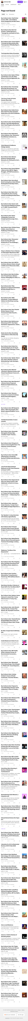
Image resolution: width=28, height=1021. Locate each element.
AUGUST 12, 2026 (5, 267)
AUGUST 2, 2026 (5, 386)
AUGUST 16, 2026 (5, 220)
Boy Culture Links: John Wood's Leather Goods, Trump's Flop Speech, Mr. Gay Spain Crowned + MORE (10, 608)
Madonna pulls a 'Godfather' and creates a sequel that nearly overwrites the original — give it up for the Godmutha (10, 774)
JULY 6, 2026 (4, 750)
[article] (14, 22)
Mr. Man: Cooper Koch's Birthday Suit (10, 631)
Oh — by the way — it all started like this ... (10, 554)
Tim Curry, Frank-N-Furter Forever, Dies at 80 (8, 99)
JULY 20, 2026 (4, 578)
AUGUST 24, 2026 (5, 127)
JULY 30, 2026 (4, 436)
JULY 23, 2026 (4, 543)
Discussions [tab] (11, 14)
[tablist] (8, 14)
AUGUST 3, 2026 (5, 374)
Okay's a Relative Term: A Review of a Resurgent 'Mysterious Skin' (10, 251)
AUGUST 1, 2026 (5, 398)
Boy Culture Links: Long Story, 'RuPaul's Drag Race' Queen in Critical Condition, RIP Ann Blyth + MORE (10, 891)
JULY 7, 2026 (4, 738)
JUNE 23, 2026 (4, 951)
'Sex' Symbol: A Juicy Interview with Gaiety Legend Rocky (10, 515)
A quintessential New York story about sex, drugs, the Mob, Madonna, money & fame (10, 519)
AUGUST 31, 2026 (5, 23)
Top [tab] (7, 14)
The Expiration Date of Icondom (10, 53)
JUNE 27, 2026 (4, 871)
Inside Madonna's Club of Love (9, 641)
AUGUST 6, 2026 (5, 326)
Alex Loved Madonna (7, 925)
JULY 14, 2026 (4, 655)
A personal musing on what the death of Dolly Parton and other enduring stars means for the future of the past (10, 55)
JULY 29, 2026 (4, 448)
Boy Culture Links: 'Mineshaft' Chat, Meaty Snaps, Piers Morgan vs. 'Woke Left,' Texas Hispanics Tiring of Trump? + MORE (10, 664)
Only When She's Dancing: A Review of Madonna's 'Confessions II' (9, 770)
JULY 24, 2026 (4, 531)
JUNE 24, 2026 (4, 918)
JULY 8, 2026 (4, 726)
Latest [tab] (3, 14)
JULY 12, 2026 (4, 679)
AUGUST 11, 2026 (5, 279)
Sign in (25, 2)
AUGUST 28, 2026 (5, 68)
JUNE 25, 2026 (4, 906)
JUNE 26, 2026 (4, 894)
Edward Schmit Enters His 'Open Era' (10, 818)
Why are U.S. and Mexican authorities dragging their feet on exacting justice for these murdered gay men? (10, 149)
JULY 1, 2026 (4, 811)
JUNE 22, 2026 (4, 963)
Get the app (20, 1014)
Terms (23, 1010)
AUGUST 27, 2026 (5, 80)
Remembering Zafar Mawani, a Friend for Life (9, 795)
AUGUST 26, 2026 (5, 91)
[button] (2, 4)
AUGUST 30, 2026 (5, 35)
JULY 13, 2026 (4, 667)
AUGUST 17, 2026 (5, 209)
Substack (7, 1018)
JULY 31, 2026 (4, 413)
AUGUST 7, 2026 (5, 314)
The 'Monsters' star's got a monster (9, 634)
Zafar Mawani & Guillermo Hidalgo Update (8, 146)
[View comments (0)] (8, 26)
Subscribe (20, 2)
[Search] (25, 14)
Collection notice (14, 1011)
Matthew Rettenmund (11, 24)
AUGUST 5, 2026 (5, 351)
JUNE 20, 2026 (4, 986)
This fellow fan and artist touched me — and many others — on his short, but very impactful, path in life (10, 927)
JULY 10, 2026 (4, 702)
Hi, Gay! (3, 847)
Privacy (19, 1010)
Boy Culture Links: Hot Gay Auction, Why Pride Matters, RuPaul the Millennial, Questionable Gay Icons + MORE (10, 971)
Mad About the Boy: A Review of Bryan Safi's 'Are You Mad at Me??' (10, 586)
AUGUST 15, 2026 (5, 232)
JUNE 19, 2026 (4, 998)
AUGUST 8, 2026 (5, 302)
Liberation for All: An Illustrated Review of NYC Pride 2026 (10, 845)
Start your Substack (10, 1014)
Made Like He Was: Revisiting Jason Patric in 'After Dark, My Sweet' (9, 334)
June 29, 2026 (4, 859)
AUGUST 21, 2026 (5, 162)
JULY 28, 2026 (4, 460)
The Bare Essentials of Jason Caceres (9, 420)
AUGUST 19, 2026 (5, 185)
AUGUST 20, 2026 (5, 173)
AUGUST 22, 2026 (5, 138)
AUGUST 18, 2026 (5, 197)
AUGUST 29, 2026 (5, 46)
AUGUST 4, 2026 (5, 363)
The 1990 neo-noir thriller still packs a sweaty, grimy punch (10, 338)
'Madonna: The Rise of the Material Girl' (8, 551)
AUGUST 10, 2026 (5, 291)
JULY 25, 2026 (4, 496)
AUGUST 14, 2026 (5, 244)
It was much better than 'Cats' (8, 588)
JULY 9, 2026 (4, 714)
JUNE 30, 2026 (4, 837)
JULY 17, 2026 (4, 612)
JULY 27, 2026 (4, 485)
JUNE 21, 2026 (4, 975)
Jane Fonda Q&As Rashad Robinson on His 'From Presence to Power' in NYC (10, 468)
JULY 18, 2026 (4, 600)
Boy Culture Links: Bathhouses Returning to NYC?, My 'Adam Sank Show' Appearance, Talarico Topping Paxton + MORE (10, 323)
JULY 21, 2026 (4, 566)
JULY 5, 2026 (4, 761)
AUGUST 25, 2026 (5, 115)
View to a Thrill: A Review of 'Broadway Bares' (9, 935)
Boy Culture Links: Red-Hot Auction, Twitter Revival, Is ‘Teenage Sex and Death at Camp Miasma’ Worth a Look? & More (10, 31)
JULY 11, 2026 (4, 691)
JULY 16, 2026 (4, 624)
